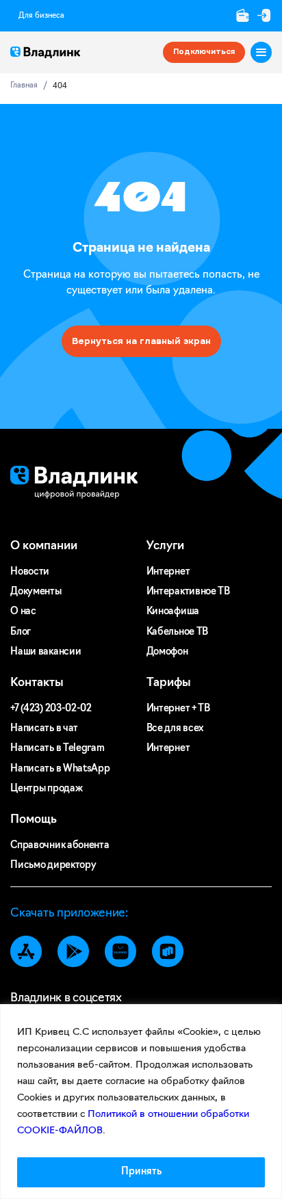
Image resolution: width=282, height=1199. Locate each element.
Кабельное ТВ (177, 632)
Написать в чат (44, 729)
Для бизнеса (41, 16)
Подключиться (204, 52)
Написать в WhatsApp (60, 769)
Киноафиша (172, 612)
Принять (141, 1172)
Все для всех (175, 729)
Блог (20, 632)
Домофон (167, 652)
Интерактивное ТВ (188, 592)
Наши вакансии (45, 652)
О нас (23, 612)
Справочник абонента (59, 846)
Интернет (168, 572)
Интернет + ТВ (178, 709)
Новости (29, 572)
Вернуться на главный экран (141, 341)
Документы (35, 592)
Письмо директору (53, 865)
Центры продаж (46, 789)
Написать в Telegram (57, 748)
